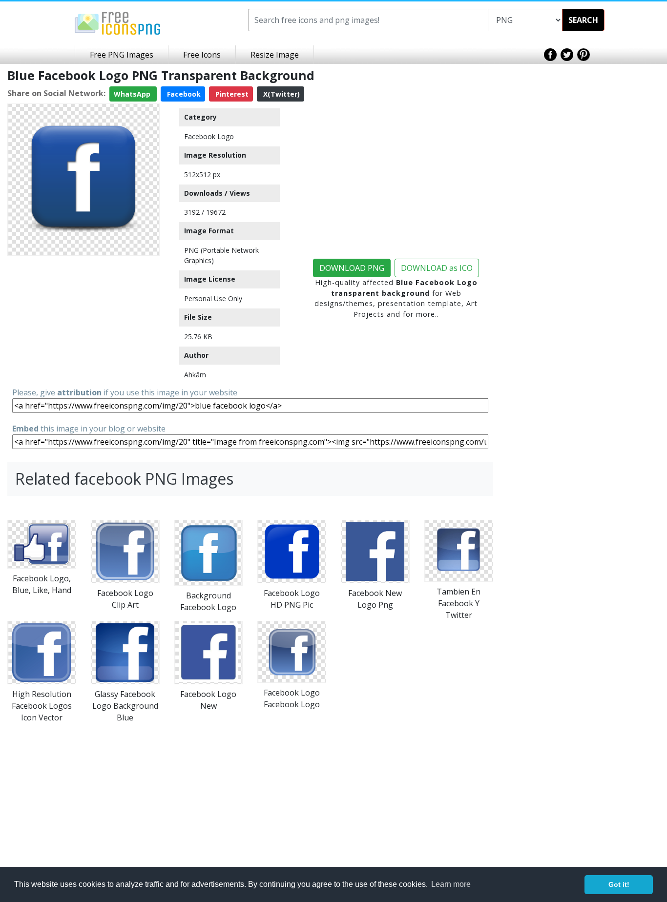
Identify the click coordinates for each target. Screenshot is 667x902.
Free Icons (202, 54)
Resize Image (274, 54)
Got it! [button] (618, 884)
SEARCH (583, 20)
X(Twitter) (280, 94)
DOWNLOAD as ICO (437, 268)
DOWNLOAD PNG (351, 268)
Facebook (183, 94)
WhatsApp (133, 94)
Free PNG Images (121, 54)
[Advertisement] (83, 321)
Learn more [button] (451, 884)
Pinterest (231, 94)
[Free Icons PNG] (118, 22)
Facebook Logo (209, 136)
